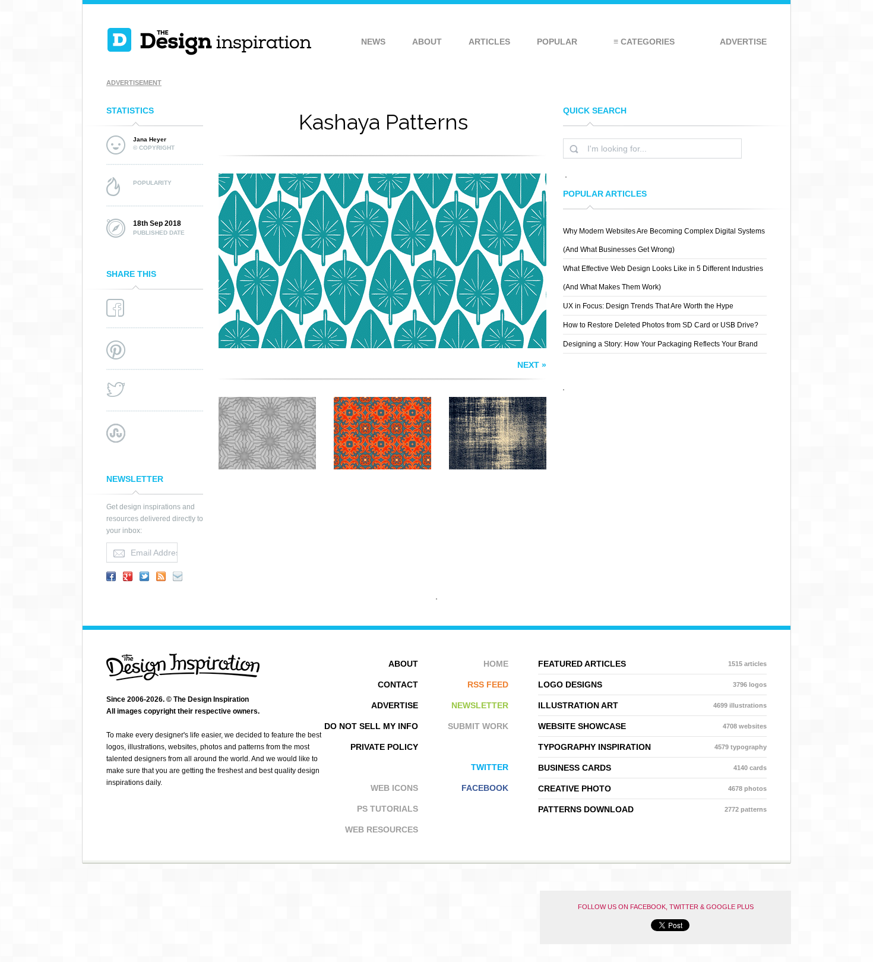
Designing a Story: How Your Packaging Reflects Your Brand (660, 344)
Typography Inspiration (652, 747)
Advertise (743, 41)
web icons (394, 788)
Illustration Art (652, 705)
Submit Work (478, 726)
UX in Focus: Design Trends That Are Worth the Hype (648, 306)
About (427, 41)
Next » (531, 365)
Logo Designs (652, 684)
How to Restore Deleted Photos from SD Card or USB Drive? (660, 325)
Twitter (489, 767)
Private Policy (384, 747)
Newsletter (479, 705)
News (373, 41)
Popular (557, 41)
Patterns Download (652, 809)
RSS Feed (487, 684)
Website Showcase (652, 726)
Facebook (484, 788)
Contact (398, 684)
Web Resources (381, 829)
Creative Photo (652, 788)
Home (495, 663)
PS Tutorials (387, 808)
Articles (489, 41)
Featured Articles (652, 663)
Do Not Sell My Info (371, 726)
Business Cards (652, 767)
